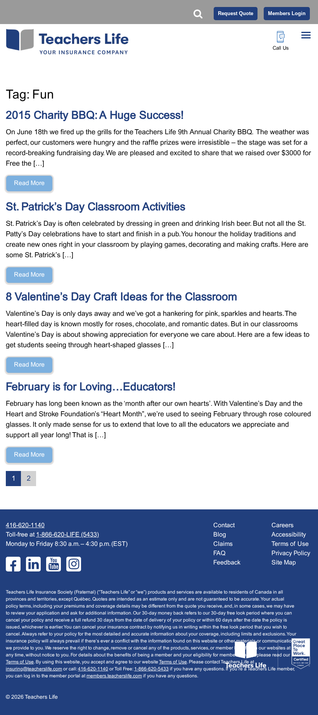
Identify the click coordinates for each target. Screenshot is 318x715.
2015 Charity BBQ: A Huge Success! (95, 116)
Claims (223, 544)
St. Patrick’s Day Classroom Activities (95, 208)
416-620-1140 (25, 525)
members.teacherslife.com (114, 676)
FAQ (219, 553)
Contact (224, 525)
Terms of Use (20, 662)
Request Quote (235, 13)
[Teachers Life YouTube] (53, 564)
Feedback (226, 563)
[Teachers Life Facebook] (13, 564)
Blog (219, 535)
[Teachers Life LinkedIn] (33, 564)
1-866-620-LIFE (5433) (67, 535)
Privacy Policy (290, 553)
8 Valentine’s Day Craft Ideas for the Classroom (121, 298)
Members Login (287, 13)
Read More (29, 183)
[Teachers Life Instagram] (73, 564)
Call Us (281, 48)
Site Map (283, 563)
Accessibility (288, 535)
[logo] (267, 654)
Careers (282, 525)
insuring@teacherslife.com (34, 669)
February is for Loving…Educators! (91, 388)
